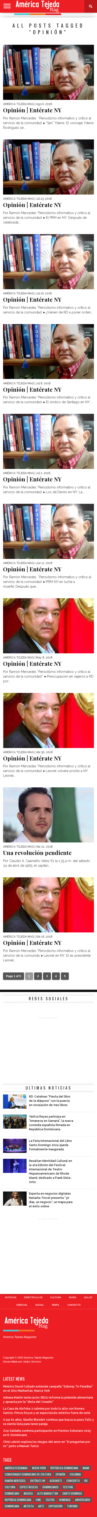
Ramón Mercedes (15, 1481)
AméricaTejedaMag (16, 1468)
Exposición (55, 1506)
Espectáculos (33, 1297)
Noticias (10, 1297)
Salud (88, 1297)
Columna (75, 1474)
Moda (72, 1297)
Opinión (60, 1474)
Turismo (72, 1506)
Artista (29, 1506)
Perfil (56, 1305)
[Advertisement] (48, 1049)
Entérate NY (37, 1481)
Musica (28, 1493)
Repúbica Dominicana (18, 1500)
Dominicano (12, 1493)
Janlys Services (32, 1361)
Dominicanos (50, 1487)
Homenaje (65, 1500)
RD (86, 1481)
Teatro (50, 1500)
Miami (86, 1468)
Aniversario (82, 1500)
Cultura (55, 1297)
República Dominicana (64, 1468)
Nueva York (39, 1468)
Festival (68, 1487)
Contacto (74, 1305)
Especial (22, 1305)
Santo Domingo (72, 1493)
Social (39, 1305)
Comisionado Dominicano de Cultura (28, 1474)
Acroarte (56, 1481)
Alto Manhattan (47, 1493)
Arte (41, 1506)
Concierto (73, 1481)
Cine (38, 1500)
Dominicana (12, 1506)
